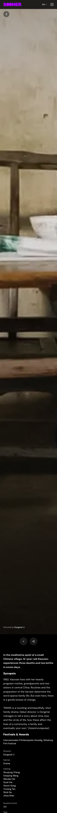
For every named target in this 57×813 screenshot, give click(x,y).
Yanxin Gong (9, 785)
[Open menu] (52, 4)
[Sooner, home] (12, 4)
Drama (6, 763)
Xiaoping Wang (10, 775)
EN (43, 4)
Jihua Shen (8, 795)
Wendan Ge (9, 779)
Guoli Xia (7, 782)
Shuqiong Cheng (11, 772)
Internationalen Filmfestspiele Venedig (22, 740)
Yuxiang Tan (9, 788)
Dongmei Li (19, 627)
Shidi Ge (7, 792)
